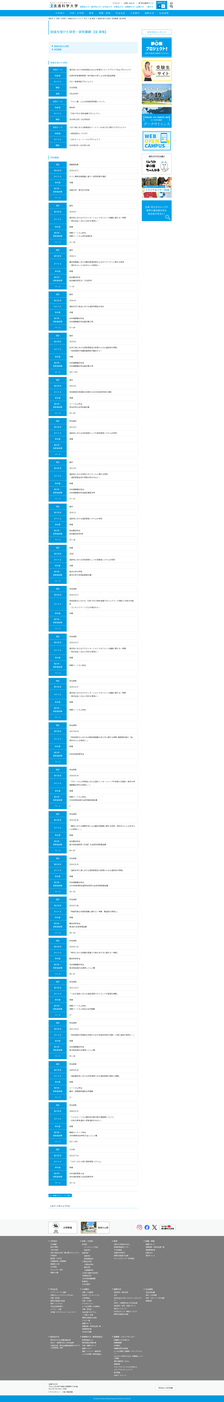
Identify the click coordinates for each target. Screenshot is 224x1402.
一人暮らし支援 (87, 1315)
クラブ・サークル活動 (58, 1292)
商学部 (84, 1244)
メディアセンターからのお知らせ (125, 1367)
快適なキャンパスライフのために (62, 1295)
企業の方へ (149, 1253)
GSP (115, 1295)
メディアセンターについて (123, 1369)
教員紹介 (85, 1281)
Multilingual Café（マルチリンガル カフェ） (128, 1299)
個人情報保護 (68, 1392)
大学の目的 (54, 1250)
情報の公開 (54, 1272)
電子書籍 (117, 1372)
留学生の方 (96, 6)
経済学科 (87, 1256)
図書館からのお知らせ (122, 1340)
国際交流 (149, 13)
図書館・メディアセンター (124, 1337)
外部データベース (120, 1375)
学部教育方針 (87, 1275)
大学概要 (53, 1244)
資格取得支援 (150, 1250)
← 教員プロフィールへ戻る (61, 1195)
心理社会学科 (88, 1264)
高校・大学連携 (151, 1295)
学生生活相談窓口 (56, 1306)
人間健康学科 (88, 1270)
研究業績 (57, 49)
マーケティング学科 (91, 1247)
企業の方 (140, 6)
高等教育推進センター (122, 1247)
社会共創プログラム (89, 1312)
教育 (91, 13)
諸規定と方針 (55, 1264)
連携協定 (149, 1301)
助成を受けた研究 (61, 46)
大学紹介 (60, 13)
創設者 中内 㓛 (56, 1258)
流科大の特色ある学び (122, 1244)
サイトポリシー (55, 1392)
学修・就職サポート (89, 1345)
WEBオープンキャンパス (90, 1295)
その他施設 (118, 1250)
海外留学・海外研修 (121, 1292)
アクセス (116, 3)
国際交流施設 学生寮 (121, 1255)
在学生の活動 (87, 1332)
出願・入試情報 (87, 1292)
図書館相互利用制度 (121, 1348)
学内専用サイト (147, 3)
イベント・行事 (55, 1309)
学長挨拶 (53, 1255)
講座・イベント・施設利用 (91, 1351)
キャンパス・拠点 (56, 1270)
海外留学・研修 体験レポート (125, 1306)
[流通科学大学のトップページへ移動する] (64, 5)
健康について (87, 1348)
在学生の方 (107, 6)
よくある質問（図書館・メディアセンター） (128, 1352)
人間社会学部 (87, 1261)
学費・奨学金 (55, 1298)
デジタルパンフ (87, 1303)
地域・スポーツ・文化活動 (155, 1298)
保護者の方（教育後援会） (93, 1337)
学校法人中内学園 (165, 1388)
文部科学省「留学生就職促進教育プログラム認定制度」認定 (65, 1346)
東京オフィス (150, 1255)
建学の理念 (54, 1247)
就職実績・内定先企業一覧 (155, 1247)
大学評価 (53, 1267)
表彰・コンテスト (56, 1303)
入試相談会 (86, 1298)
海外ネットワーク (120, 1308)
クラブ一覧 (86, 1320)
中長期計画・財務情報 (58, 1261)
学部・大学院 (77, 13)
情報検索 (117, 1364)
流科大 (50, 18)
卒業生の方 (118, 6)
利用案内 (117, 1345)
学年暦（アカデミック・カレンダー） (63, 1312)
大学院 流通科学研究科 (90, 1273)
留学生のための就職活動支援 (60, 1340)
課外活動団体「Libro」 (122, 1361)
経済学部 (85, 1253)
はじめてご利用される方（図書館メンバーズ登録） (129, 1357)
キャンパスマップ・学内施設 (124, 1258)
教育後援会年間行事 (89, 1342)
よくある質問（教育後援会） (92, 1354)
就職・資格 (105, 13)
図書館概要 (118, 1342)
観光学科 (87, 1267)
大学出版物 (86, 1284)
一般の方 (149, 6)
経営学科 (87, 1250)
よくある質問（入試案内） (91, 1306)
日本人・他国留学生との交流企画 (125, 1303)
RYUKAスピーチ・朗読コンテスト (125, 1311)
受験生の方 (85, 6)
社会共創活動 (150, 1292)
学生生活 (120, 13)
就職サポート (150, 1244)
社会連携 (164, 13)
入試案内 (135, 13)
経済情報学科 (88, 1258)
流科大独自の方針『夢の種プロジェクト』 (65, 1253)
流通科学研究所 (119, 1253)
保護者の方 (130, 6)
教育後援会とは (87, 1340)
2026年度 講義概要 (89, 1278)
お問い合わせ (129, 3)
